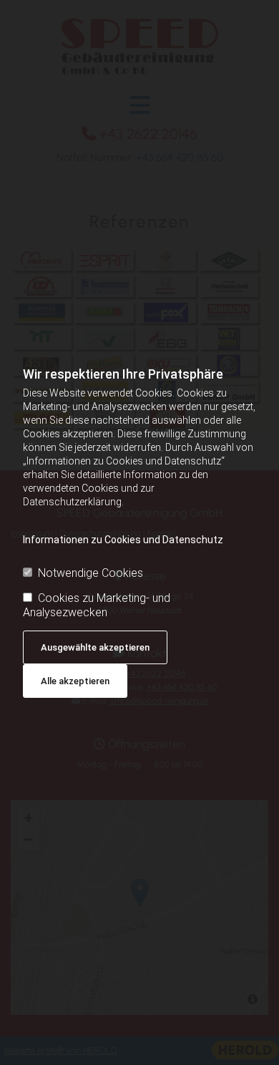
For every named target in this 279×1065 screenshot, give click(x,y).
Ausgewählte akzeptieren (95, 647)
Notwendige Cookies (90, 573)
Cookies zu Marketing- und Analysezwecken (96, 604)
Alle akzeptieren (75, 681)
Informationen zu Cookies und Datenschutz (123, 539)
